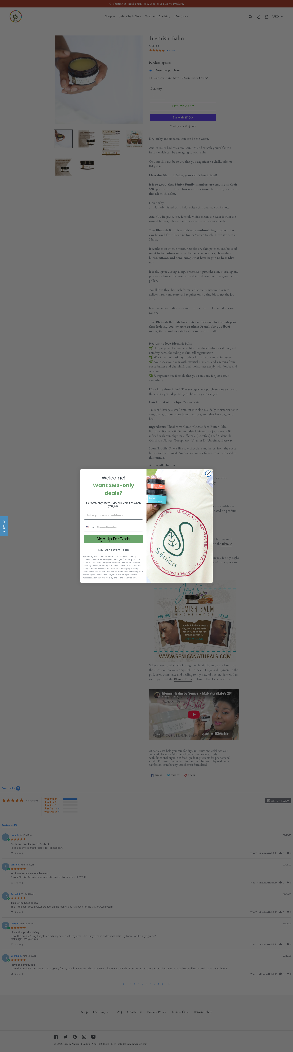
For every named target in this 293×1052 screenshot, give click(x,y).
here (134, 578)
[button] (4, 526)
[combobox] (89, 527)
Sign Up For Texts (113, 539)
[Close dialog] (208, 474)
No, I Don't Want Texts (113, 550)
